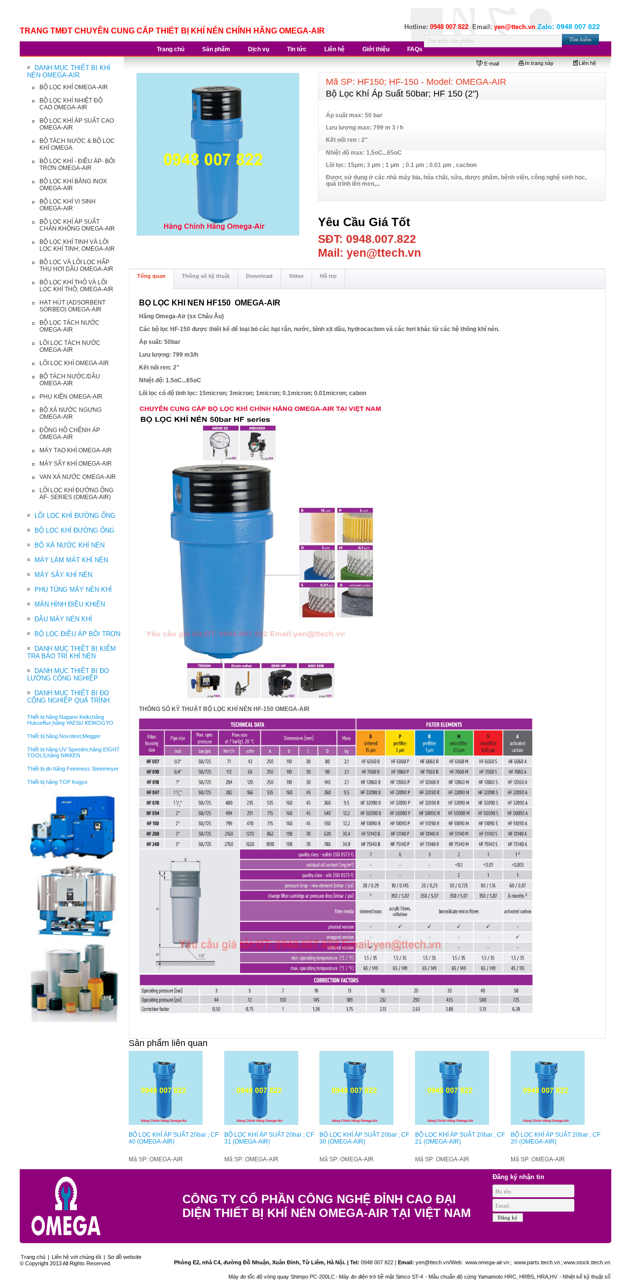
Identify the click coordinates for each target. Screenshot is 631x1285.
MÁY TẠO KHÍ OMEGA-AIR (75, 450)
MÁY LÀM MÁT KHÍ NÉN (71, 560)
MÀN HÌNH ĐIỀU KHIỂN (70, 604)
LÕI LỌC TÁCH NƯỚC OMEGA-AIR (70, 346)
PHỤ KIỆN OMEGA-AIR (71, 396)
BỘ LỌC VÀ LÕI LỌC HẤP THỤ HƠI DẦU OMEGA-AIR (76, 265)
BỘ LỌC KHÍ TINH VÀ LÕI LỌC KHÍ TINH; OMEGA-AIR (77, 245)
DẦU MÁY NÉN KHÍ (63, 619)
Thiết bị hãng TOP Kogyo (57, 782)
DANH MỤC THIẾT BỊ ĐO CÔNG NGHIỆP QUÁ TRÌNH (68, 696)
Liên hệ (587, 63)
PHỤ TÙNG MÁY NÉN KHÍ (73, 589)
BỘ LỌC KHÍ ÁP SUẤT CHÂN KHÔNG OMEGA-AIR (77, 225)
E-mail (491, 64)
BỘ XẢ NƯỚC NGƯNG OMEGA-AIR (70, 413)
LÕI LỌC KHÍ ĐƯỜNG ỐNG (75, 515)
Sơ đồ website (124, 1257)
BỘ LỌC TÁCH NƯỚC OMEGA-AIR (69, 326)
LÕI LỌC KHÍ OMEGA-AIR (74, 363)
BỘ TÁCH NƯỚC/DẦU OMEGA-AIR (69, 380)
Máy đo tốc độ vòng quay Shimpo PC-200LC (255, 1277)
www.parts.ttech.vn (537, 1262)
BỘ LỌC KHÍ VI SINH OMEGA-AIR (67, 205)
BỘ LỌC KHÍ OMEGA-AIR (73, 87)
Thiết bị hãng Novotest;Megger (64, 736)
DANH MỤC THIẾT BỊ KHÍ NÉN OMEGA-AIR (68, 71)
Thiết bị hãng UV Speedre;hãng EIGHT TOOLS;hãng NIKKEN (73, 752)
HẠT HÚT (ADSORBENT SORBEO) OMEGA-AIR (72, 306)
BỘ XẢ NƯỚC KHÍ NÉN (70, 545)
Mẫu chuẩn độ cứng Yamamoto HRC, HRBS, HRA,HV (467, 1277)
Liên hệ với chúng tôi (76, 1257)
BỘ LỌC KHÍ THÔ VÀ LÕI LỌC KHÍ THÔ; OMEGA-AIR (76, 286)
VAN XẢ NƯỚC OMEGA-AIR (77, 476)
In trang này (539, 63)
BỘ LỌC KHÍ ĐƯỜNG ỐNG (74, 530)
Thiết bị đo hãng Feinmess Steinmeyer (73, 769)
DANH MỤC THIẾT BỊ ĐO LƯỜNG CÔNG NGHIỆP (68, 674)
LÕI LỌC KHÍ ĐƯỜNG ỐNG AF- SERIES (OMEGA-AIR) (76, 494)
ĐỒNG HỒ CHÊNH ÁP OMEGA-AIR (69, 433)
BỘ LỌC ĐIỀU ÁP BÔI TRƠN (77, 634)
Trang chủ (33, 1257)
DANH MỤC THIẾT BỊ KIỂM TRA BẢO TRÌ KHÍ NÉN (71, 652)
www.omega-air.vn (486, 1262)
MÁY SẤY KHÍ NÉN (63, 574)
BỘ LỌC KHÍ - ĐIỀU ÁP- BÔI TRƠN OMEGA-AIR (77, 164)
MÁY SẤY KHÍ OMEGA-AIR (75, 463)
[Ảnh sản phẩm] (218, 154)
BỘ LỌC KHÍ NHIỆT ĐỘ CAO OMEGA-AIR (71, 104)
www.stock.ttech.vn (586, 1262)
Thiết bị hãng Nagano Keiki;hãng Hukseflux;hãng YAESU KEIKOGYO (70, 720)
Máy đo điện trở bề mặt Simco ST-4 (355, 1277)
